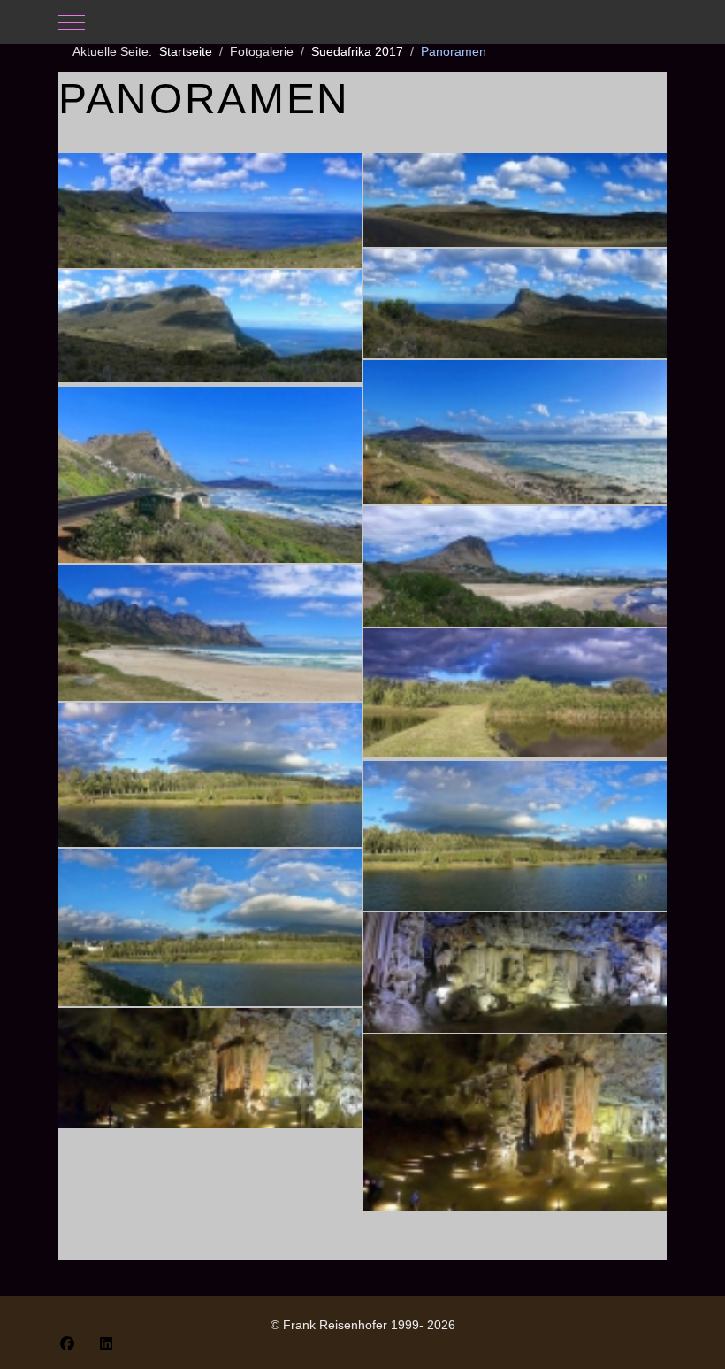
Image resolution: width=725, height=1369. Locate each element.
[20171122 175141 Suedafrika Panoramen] (210, 326)
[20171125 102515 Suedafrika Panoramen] (515, 972)
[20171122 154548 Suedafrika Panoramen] (210, 210)
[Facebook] (67, 1343)
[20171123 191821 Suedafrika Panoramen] (515, 692)
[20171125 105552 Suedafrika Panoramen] (515, 1122)
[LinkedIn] (106, 1343)
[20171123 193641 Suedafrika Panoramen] (210, 927)
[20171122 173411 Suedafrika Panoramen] (515, 200)
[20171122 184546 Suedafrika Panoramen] (210, 475)
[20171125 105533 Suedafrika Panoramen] (210, 1068)
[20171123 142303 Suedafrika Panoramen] (210, 633)
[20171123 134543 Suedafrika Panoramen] (515, 566)
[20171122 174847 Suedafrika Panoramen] (515, 303)
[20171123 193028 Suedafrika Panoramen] (515, 836)
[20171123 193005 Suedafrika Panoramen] (210, 775)
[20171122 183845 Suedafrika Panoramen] (515, 432)
